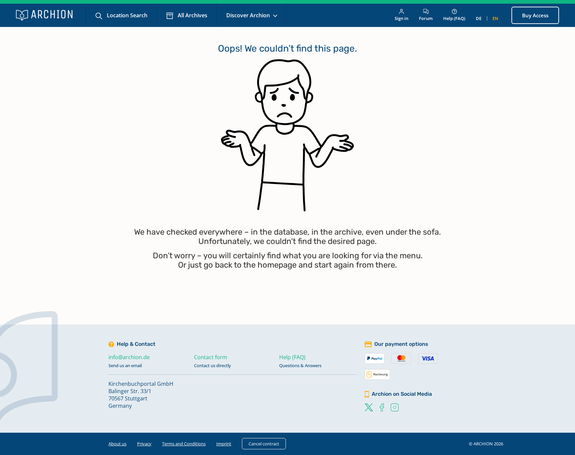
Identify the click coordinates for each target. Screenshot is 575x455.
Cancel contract (264, 444)
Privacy (144, 444)
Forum (426, 18)
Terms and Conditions (184, 444)
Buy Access (535, 15)
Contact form (210, 357)
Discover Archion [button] (248, 15)
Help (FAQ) (454, 18)
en (495, 18)
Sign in (401, 18)
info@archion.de (129, 357)
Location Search (126, 15)
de (478, 18)
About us (117, 444)
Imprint (223, 444)
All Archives (191, 15)
